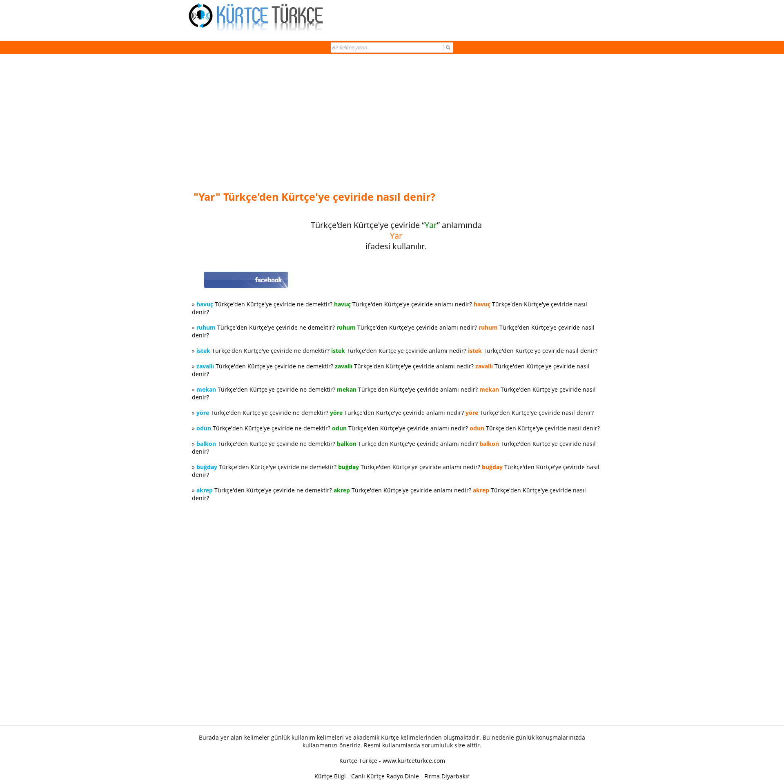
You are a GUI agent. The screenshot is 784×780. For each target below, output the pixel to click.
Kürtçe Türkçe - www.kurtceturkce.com (392, 760)
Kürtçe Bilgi (330, 776)
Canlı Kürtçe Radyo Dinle (385, 776)
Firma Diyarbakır (447, 776)
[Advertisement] (396, 123)
